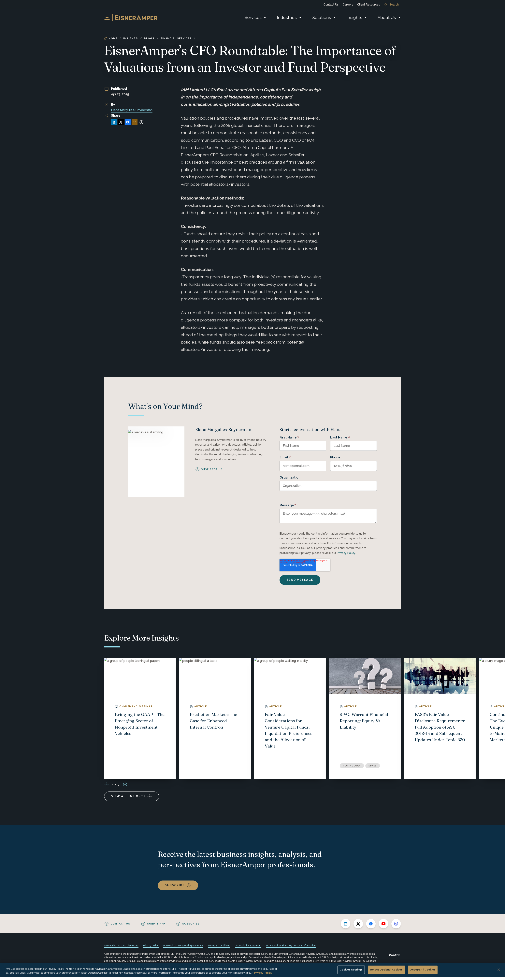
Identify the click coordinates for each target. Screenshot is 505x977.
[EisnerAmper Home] (130, 17)
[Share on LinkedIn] (114, 122)
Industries (287, 17)
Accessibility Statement (248, 945)
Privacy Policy (346, 553)
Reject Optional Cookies (386, 969)
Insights (354, 17)
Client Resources (368, 4)
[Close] (498, 969)
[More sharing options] (141, 122)
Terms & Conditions (219, 945)
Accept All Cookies (422, 969)
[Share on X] (121, 122)
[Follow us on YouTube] (383, 923)
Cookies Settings (351, 969)
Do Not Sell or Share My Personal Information (291, 945)
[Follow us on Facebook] (371, 923)
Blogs (149, 38)
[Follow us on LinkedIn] (345, 923)
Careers (348, 4)
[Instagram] (396, 923)
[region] (252, 970)
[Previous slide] (106, 784)
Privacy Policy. (263, 972)
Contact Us (331, 4)
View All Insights (128, 796)
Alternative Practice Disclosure (121, 945)
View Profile (211, 469)
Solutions (321, 17)
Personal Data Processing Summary (183, 945)
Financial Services (176, 38)
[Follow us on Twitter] (358, 923)
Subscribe (175, 885)
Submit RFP (156, 923)
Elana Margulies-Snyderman (131, 110)
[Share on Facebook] (128, 122)
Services (253, 17)
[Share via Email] (134, 122)
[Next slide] (125, 784)
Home (113, 38)
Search (394, 4)
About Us (387, 17)
